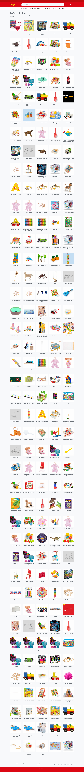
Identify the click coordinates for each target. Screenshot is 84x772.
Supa (68, 563)
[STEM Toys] (15, 556)
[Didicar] (29, 187)
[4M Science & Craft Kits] (29, 25)
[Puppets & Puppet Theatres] (68, 467)
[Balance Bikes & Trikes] (15, 80)
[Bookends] (29, 115)
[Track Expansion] (15, 676)
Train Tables (42, 683)
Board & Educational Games (16, 122)
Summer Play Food (55, 563)
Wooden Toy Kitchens (42, 735)
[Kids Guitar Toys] (68, 293)
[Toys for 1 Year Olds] (42, 626)
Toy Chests (16, 616)
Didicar (29, 194)
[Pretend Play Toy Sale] (55, 467)
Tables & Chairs (29, 581)
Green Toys (29, 265)
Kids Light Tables (15, 318)
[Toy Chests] (15, 609)
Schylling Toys (55, 510)
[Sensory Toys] (15, 521)
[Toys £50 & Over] (68, 659)
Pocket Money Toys (55, 457)
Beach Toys (42, 87)
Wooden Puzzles (55, 718)
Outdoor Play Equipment (55, 422)
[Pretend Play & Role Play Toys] (29, 467)
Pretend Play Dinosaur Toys (41, 475)
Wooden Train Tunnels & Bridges (42, 753)
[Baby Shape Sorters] (55, 62)
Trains (55, 683)
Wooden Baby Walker (42, 700)
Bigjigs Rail (42, 104)
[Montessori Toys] (42, 379)
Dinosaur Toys (55, 194)
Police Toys (16, 474)
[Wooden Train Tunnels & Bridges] (42, 746)
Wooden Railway (68, 718)
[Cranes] (29, 169)
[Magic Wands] (42, 346)
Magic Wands (42, 353)
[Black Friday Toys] (68, 96)
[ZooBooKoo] (68, 746)
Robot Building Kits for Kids (15, 511)
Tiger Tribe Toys (29, 599)
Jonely (55, 283)
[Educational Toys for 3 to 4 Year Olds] (29, 222)
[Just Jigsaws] (68, 276)
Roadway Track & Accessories (68, 493)
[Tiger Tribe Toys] (29, 592)
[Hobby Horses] (15, 276)
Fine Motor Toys (16, 247)
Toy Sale (54, 8)
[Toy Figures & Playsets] (42, 609)
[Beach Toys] (42, 80)
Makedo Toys (15, 370)
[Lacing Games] (29, 328)
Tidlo (15, 599)
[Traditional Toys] (29, 676)
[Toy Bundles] (68, 592)
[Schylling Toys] (55, 503)
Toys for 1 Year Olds (42, 633)
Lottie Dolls (29, 353)
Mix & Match (16, 386)
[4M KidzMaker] (15, 25)
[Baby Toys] (68, 62)
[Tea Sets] (42, 574)
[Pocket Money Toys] (55, 450)
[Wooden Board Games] (55, 693)
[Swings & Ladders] (15, 574)
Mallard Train (28, 370)
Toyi (29, 633)
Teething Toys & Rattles (55, 582)
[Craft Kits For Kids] (15, 169)
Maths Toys (42, 370)
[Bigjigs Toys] (55, 96)
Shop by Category (23, 8)
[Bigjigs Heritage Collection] (29, 96)
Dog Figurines (68, 194)
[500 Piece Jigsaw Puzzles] (42, 25)
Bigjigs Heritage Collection (29, 104)
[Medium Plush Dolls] (68, 362)
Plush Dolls (29, 457)
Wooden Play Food (42, 718)
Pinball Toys (42, 439)
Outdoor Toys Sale (28, 439)
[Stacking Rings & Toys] (68, 538)
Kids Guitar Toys (68, 300)
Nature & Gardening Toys (42, 404)
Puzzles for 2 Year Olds (28, 492)
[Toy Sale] (55, 609)
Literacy (68, 335)
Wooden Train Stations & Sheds (29, 753)
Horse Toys (29, 283)
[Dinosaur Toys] (55, 187)
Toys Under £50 (55, 666)
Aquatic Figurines (15, 51)
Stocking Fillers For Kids (29, 564)
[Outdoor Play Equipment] (55, 414)
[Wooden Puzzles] (55, 711)
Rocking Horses (29, 510)
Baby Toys (68, 69)
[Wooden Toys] (55, 727)
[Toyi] (29, 626)
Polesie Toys (68, 457)
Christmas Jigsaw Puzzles (15, 159)
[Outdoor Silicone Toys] (15, 432)
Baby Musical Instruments (15, 70)
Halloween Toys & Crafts (55, 266)
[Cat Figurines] (29, 133)
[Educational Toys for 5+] (42, 222)
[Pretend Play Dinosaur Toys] (42, 467)
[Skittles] (55, 521)
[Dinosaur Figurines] (42, 187)
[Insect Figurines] (42, 276)
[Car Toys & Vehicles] (15, 133)
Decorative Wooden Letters (16, 195)
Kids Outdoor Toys (28, 318)
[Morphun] (55, 379)
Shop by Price (48, 8)
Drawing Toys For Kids (41, 212)
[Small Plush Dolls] (15, 538)
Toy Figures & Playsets (42, 616)
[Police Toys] (15, 467)
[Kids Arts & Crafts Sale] (29, 293)
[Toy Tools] (15, 626)
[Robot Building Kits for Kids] (15, 503)
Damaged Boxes (68, 176)
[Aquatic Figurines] (15, 44)
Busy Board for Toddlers (55, 122)
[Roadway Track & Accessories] (68, 485)
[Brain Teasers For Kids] (42, 115)
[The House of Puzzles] (68, 574)
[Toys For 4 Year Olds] (29, 642)
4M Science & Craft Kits (29, 33)
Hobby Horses (15, 283)
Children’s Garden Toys (55, 140)
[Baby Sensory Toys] (42, 62)
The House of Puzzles (68, 581)
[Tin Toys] (55, 592)
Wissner (16, 700)
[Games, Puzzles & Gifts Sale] (68, 240)
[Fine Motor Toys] (15, 240)
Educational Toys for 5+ (42, 230)
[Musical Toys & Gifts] (29, 396)
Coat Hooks (29, 158)
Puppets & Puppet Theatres (68, 475)
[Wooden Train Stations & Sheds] (29, 746)
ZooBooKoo (68, 753)
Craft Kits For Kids (15, 176)
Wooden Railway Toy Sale (29, 735)
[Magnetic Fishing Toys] (55, 346)
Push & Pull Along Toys (15, 492)
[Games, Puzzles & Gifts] (55, 240)
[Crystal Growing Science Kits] (42, 169)
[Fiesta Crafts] (68, 222)
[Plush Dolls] (29, 450)
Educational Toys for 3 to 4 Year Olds (28, 230)
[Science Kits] (68, 503)
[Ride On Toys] (55, 485)
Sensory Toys (15, 528)
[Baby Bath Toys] (68, 44)
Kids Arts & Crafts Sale (29, 300)
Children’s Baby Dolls (42, 140)
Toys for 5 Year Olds (42, 650)
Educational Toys (15, 229)
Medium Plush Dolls (68, 370)
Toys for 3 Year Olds (16, 650)
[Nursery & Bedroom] (29, 414)
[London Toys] (15, 346)
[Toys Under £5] (42, 659)
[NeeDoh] (55, 396)
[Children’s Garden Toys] (55, 133)
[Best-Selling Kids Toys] (68, 80)
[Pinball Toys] (42, 432)
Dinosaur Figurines (42, 194)
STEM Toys (15, 563)
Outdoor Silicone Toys (15, 439)
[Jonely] (55, 276)
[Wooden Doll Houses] (29, 711)
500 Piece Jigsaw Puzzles (42, 33)
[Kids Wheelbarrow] (55, 311)
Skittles (55, 528)
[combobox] (42, 4)
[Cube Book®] (55, 169)
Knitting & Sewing (15, 335)
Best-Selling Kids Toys (68, 87)
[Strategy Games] (42, 556)
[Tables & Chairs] (29, 574)
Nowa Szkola (15, 421)
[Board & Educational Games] (15, 115)
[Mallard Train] (29, 362)
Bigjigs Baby (16, 104)
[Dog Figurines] (68, 187)
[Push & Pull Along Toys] (15, 485)
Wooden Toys (55, 735)
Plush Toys (42, 457)
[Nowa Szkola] (15, 414)
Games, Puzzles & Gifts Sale (68, 248)
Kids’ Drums (68, 318)
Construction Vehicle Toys (68, 159)
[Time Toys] (42, 592)
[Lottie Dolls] (29, 346)
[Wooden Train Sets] (15, 746)
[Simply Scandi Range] (42, 521)
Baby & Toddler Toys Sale (42, 51)
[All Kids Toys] (68, 25)
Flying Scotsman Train (42, 247)
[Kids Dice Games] (55, 293)
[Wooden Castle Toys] (15, 711)
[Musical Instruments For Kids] (15, 396)
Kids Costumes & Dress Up (42, 301)
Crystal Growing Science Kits (42, 177)
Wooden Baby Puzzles (28, 700)
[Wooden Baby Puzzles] (29, 693)
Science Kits (68, 510)
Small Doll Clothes (68, 528)
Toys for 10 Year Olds (55, 633)
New (68, 403)
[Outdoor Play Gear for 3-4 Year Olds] (68, 414)
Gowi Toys (15, 265)
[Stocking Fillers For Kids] (29, 556)
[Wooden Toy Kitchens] (42, 727)
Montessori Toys (42, 386)
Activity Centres (55, 33)
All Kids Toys (68, 33)
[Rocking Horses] (29, 503)
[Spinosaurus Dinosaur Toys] (55, 538)
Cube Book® (55, 176)
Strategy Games (42, 563)
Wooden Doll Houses (29, 718)
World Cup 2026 (55, 753)
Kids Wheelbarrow (55, 318)
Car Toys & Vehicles (16, 140)
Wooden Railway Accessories (16, 735)
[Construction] (55, 151)
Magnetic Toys (68, 353)
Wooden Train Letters (68, 735)
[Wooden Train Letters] (68, 727)
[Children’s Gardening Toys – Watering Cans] (68, 133)
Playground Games (68, 439)
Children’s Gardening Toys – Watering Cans (68, 140)
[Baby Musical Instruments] (15, 62)
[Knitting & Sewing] (15, 328)
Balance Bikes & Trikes (15, 87)
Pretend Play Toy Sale (55, 474)
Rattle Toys (42, 492)
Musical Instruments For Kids (16, 404)
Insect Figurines (42, 283)
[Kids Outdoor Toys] (29, 311)
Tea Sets (42, 581)
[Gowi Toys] (15, 258)
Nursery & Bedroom (29, 421)
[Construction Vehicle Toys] (68, 151)
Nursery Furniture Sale (42, 421)
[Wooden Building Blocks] (68, 693)
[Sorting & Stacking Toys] (29, 538)
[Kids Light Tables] (15, 311)
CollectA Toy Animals (42, 158)
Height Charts (68, 265)
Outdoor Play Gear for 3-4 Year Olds (68, 422)
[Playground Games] (68, 432)
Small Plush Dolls (16, 545)
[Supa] (68, 556)
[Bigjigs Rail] (42, 96)
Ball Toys (29, 87)
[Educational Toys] (15, 222)
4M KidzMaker (15, 33)
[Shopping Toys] (29, 521)
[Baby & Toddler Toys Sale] (42, 44)
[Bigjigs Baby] (15, 96)
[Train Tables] (42, 676)
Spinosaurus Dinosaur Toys (55, 546)
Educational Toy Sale (68, 212)
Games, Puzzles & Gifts (55, 247)
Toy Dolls (29, 616)
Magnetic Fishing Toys (55, 353)
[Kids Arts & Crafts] (15, 293)
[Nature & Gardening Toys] (42, 396)
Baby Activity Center (55, 51)
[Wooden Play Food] (42, 711)
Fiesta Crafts (68, 229)
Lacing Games (28, 335)
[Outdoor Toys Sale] (29, 432)
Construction (55, 158)
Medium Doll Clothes (55, 370)
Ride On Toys (55, 492)
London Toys (16, 353)
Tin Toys (55, 599)
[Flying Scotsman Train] (42, 240)
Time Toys (42, 599)
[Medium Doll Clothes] (55, 362)
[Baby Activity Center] (55, 44)
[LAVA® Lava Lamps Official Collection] (42, 328)
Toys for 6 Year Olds (55, 650)
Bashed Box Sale (21, 0)
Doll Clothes (16, 212)
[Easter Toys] (55, 205)
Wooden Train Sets (15, 753)
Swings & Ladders (15, 581)
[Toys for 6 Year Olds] (55, 642)
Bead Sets (55, 87)
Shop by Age (32, 8)
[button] (68, 1)
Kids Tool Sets (41, 318)
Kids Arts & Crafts (15, 300)
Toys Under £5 (42, 666)
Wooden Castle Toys (16, 718)
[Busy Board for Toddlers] (55, 115)
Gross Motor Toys (42, 265)
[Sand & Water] (42, 503)
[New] (68, 396)
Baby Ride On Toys (28, 69)
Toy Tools (15, 633)
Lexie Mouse (55, 335)
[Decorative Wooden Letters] (15, 187)
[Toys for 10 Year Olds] (55, 626)
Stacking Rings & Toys (68, 545)
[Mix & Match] (15, 379)
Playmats (15, 457)
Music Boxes (68, 386)
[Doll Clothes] (15, 205)
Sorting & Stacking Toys (29, 546)
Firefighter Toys (29, 247)
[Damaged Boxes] (68, 169)
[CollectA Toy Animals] (42, 151)
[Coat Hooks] (29, 151)
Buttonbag (68, 122)
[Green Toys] (29, 258)
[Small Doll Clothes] (68, 521)
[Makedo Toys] (15, 362)
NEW (59, 8)
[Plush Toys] (42, 450)
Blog (63, 8)
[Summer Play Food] (55, 556)
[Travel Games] (68, 676)
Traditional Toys (29, 683)
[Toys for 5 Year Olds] (42, 642)
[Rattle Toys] (42, 485)
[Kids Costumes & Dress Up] (42, 293)
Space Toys (42, 545)
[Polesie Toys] (68, 450)
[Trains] (55, 676)
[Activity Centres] (55, 25)
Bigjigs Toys (55, 104)
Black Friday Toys (68, 104)
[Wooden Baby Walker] (42, 693)
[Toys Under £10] (15, 659)
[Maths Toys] (42, 362)
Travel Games (68, 683)
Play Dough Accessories (55, 440)
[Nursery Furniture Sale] (42, 414)
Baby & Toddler (29, 51)
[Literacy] (68, 328)
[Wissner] (15, 693)
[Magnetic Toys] (68, 346)
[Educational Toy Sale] (68, 205)
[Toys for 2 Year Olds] (68, 626)
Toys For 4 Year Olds (29, 650)
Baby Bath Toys (68, 51)
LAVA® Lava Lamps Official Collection (42, 335)
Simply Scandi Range (42, 528)
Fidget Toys (55, 229)
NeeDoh (55, 403)
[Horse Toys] (29, 276)
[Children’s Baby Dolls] (42, 133)
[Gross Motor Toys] (42, 258)
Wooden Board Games (55, 700)
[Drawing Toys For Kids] (42, 205)
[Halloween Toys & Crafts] (55, 258)
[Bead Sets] (55, 80)
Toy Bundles (68, 599)
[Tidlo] (15, 592)
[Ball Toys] (29, 80)
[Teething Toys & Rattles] (55, 574)
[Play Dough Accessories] (55, 432)
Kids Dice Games (55, 300)
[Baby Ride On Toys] (29, 62)
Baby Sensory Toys (42, 69)
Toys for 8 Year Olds (68, 650)
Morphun (55, 386)
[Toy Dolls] (29, 609)
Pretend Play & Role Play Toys (29, 475)
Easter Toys (55, 212)
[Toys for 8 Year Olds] (68, 642)
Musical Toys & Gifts (29, 403)
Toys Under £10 (15, 666)
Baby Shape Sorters (55, 69)
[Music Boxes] (68, 379)
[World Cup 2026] (55, 746)
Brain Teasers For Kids (41, 122)
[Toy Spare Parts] (68, 609)
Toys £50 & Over (68, 666)
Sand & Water (41, 510)
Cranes (29, 176)
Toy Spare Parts (68, 616)
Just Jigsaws (68, 283)
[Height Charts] (68, 258)
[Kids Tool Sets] (42, 311)
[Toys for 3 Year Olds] (15, 642)
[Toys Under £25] (29, 659)
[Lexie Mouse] (55, 328)
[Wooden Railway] (68, 711)
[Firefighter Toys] (29, 240)
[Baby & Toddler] (29, 44)
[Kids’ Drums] (68, 311)
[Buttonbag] (68, 115)
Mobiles (29, 386)
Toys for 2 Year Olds (68, 633)
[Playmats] (15, 450)
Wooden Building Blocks (68, 700)
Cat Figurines (29, 140)
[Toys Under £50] (55, 659)
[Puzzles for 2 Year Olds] (29, 485)
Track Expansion (16, 683)
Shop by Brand (40, 8)
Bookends (28, 122)
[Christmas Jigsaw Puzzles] (15, 151)
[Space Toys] (42, 538)
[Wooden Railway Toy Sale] (29, 727)
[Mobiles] (29, 379)
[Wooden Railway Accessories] (15, 727)
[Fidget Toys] (55, 222)
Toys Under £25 (29, 666)
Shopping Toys (29, 528)
